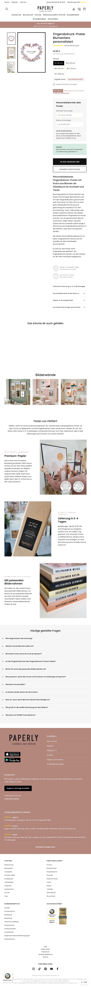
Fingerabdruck (52, 872)
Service (6, 2)
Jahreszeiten (8, 882)
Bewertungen (73, 2)
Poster (38, 15)
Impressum (45, 952)
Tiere (6, 896)
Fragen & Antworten (55, 759)
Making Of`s (52, 750)
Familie (49, 865)
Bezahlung (8, 918)
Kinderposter (8, 879)
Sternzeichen (51, 893)
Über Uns (23, 2)
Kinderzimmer (51, 868)
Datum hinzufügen (63, 120)
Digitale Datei (68, 79)
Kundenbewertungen (55, 764)
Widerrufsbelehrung (45, 954)
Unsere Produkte (10, 929)
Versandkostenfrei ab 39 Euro (66, 293)
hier (14, 604)
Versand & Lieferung (11, 922)
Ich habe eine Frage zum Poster (67, 307)
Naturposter (8, 868)
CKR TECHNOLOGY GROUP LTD (50, 975)
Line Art (6, 893)
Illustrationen (9, 889)
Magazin (15, 2)
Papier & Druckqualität (63, 300)
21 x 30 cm (58, 63)
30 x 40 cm (70, 63)
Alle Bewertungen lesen (45, 847)
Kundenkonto (9, 932)
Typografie (8, 872)
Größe (56, 59)
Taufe (49, 882)
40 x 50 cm (59, 68)
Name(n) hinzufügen (64, 111)
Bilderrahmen (39, 19)
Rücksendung (9, 925)
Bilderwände (73, 15)
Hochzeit (50, 875)
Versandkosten (69, 54)
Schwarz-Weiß (9, 875)
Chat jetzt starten (11, 799)
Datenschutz (45, 949)
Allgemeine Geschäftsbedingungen (17, 936)
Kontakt (50, 755)
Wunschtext (51, 896)
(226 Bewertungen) (71, 45)
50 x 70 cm (71, 68)
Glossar (45, 957)
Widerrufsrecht (9, 939)
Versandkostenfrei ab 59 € (55, 2)
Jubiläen (50, 889)
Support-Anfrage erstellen (18, 788)
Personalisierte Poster (54, 15)
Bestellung (8, 915)
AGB (45, 947)
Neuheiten (16, 15)
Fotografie (8, 886)
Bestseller (28, 15)
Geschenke (53, 19)
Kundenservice (9, 911)
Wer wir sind (52, 741)
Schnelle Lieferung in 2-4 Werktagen (69, 286)
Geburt (49, 886)
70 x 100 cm (59, 74)
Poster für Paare (52, 879)
